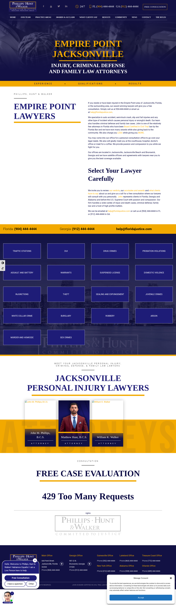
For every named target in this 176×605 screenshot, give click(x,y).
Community (121, 17)
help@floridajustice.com (101, 112)
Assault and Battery (22, 272)
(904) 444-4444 (20, 229)
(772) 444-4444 (151, 561)
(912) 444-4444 (77, 229)
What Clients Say (88, 17)
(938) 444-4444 (129, 571)
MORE (141, 133)
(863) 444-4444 (129, 561)
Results (106, 17)
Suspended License (110, 272)
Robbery (110, 316)
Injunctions (21, 294)
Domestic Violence (154, 272)
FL (103, 6)
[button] (171, 578)
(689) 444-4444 (151, 571)
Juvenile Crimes (153, 294)
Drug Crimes (110, 251)
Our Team (26, 17)
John (120, 196)
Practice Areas (43, 17)
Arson (154, 316)
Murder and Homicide (22, 337)
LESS (120, 133)
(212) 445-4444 (106, 571)
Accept (141, 598)
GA (127, 6)
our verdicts (114, 190)
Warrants (66, 272)
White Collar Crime (22, 316)
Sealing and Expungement (110, 294)
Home (13, 17)
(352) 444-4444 (106, 561)
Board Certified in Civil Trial (136, 126)
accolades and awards (134, 190)
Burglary (66, 316)
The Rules (161, 17)
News (134, 17)
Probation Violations (154, 251)
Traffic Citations (22, 251)
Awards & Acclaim (65, 17)
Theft (66, 294)
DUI (66, 251)
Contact (146, 17)
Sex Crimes (66, 337)
